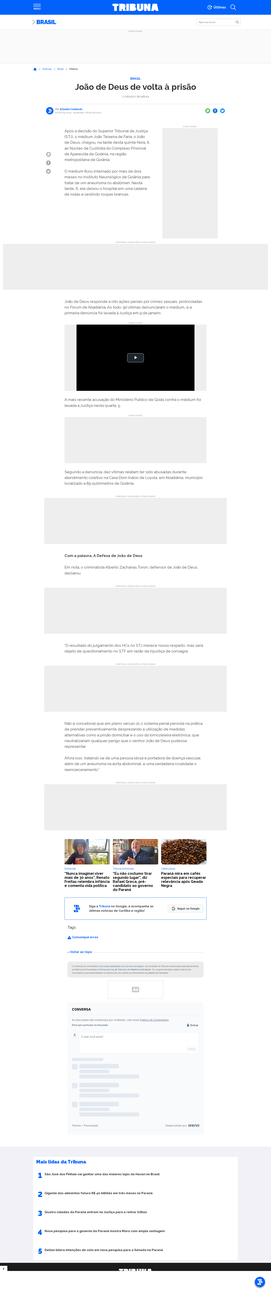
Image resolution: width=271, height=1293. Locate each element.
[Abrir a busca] (233, 7)
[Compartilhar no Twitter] (222, 110)
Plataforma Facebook (141, 969)
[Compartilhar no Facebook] (215, 110)
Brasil (46, 22)
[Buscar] (237, 21)
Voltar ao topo (81, 952)
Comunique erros (84, 937)
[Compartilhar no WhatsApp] (207, 110)
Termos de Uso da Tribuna (112, 969)
